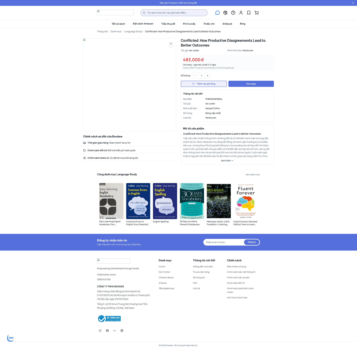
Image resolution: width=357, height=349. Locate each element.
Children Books (166, 277)
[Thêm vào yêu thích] (171, 44)
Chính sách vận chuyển (238, 277)
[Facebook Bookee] (107, 331)
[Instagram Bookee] (100, 331)
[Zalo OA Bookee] (115, 331)
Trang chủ (102, 31)
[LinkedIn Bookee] (122, 331)
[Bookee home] (115, 12)
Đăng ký (252, 242)
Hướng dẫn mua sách (203, 266)
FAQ (195, 282)
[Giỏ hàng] (256, 12)
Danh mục (116, 31)
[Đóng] (353, 3)
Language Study (133, 31)
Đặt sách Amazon (143, 23)
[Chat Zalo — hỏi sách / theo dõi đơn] (217, 12)
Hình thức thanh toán (237, 297)
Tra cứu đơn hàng (201, 271)
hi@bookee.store (106, 274)
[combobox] (174, 12)
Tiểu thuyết (168, 23)
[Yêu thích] (248, 12)
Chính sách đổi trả (236, 282)
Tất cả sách (118, 23)
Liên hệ (196, 288)
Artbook (227, 23)
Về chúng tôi (199, 277)
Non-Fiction (164, 271)
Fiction (162, 266)
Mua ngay (251, 83)
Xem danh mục (253, 174)
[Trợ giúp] (233, 12)
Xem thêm (226, 160)
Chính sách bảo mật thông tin (241, 271)
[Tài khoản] (241, 12)
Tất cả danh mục (166, 288)
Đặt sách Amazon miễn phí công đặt (178, 2)
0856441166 (104, 279)
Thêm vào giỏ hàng (206, 83)
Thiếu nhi (209, 23)
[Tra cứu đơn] (225, 12)
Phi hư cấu (189, 23)
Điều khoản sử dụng (236, 266)
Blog (242, 23)
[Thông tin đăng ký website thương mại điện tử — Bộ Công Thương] (124, 318)
